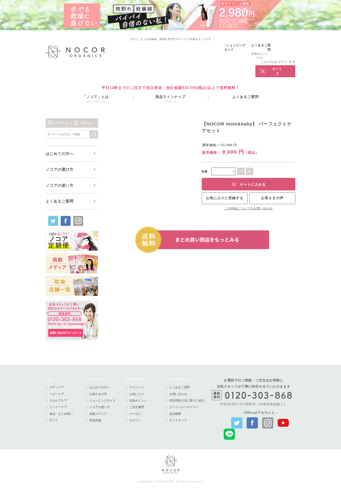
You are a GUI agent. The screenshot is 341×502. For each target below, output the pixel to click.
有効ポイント (138, 400)
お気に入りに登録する (224, 198)
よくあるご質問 (245, 99)
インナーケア (58, 407)
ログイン (241, 67)
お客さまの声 (272, 198)
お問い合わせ (178, 394)
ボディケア (56, 387)
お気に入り (136, 394)
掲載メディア (98, 414)
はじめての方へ (99, 387)
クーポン (135, 414)
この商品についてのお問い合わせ (248, 208)
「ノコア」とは (96, 99)
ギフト (53, 420)
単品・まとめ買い (61, 414)
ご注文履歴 (136, 407)
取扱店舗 (95, 420)
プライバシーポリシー (183, 407)
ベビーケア (56, 394)
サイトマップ (178, 420)
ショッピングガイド (102, 400)
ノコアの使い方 (99, 407)
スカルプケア (58, 400)
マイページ (60, 123)
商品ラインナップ (170, 99)
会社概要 (175, 414)
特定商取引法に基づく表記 (186, 400)
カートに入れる (253, 184)
